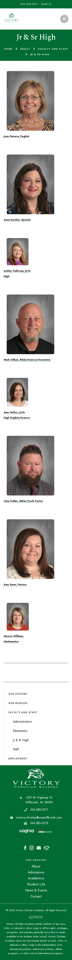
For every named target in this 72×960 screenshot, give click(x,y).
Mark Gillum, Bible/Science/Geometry (27, 360)
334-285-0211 (29, 4)
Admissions (36, 872)
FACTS (47, 847)
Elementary (20, 731)
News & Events (36, 890)
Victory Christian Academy (36, 778)
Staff (16, 749)
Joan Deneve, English (16, 136)
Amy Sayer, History (15, 584)
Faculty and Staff (22, 712)
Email (39, 847)
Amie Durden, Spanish (17, 220)
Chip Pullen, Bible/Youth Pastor (23, 501)
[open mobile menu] (64, 19)
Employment (18, 758)
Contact (36, 896)
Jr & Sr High (21, 740)
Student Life (36, 884)
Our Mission (17, 703)
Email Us (46, 4)
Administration (22, 721)
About (36, 866)
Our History (17, 694)
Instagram (31, 847)
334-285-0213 (39, 823)
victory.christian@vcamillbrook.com (39, 817)
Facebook (25, 847)
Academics (36, 878)
